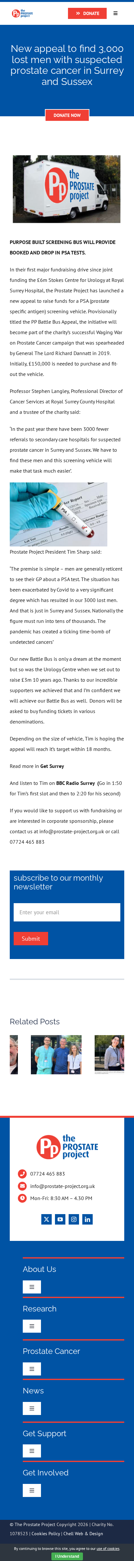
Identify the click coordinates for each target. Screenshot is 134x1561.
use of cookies (108, 1548)
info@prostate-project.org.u (70, 831)
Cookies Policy (46, 1534)
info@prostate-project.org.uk (62, 1186)
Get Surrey (52, 766)
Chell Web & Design (83, 1534)
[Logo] (22, 11)
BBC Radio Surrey (76, 783)
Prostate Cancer (51, 1351)
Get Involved (46, 1472)
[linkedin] (87, 1219)
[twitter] (46, 1219)
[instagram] (74, 1219)
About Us (39, 1269)
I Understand (67, 1556)
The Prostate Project (35, 1524)
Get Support (44, 1433)
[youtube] (60, 1219)
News (33, 1390)
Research (40, 1308)
